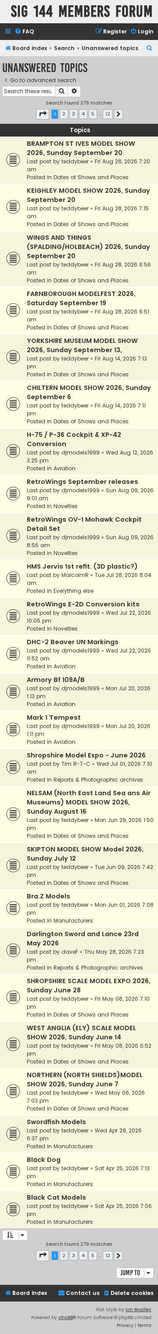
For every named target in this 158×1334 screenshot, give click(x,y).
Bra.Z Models (48, 896)
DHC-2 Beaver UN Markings (72, 642)
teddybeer (75, 161)
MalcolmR (75, 575)
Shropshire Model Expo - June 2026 (86, 755)
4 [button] (83, 113)
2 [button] (63, 113)
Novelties (66, 506)
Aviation (64, 468)
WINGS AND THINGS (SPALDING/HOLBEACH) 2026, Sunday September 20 (88, 246)
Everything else (73, 591)
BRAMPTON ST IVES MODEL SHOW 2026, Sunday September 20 (81, 148)
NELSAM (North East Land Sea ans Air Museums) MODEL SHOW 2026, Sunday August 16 (89, 802)
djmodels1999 (80, 452)
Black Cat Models (56, 1197)
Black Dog (44, 1159)
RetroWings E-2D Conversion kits (83, 604)
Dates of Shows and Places (91, 177)
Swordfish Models (56, 1122)
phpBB (65, 1317)
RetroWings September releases (82, 481)
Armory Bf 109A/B (56, 679)
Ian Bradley (138, 1309)
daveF (69, 951)
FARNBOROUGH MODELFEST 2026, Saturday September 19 (81, 298)
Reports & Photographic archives (98, 779)
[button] (42, 114)
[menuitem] (24, 32)
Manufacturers (73, 920)
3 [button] (73, 113)
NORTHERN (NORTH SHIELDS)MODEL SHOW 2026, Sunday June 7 (85, 1080)
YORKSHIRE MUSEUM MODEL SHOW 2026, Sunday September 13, (82, 345)
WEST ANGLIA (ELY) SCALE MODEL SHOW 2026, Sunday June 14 (81, 1033)
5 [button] (92, 113)
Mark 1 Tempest (54, 717)
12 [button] (107, 113)
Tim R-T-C (75, 764)
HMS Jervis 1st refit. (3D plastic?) (82, 566)
